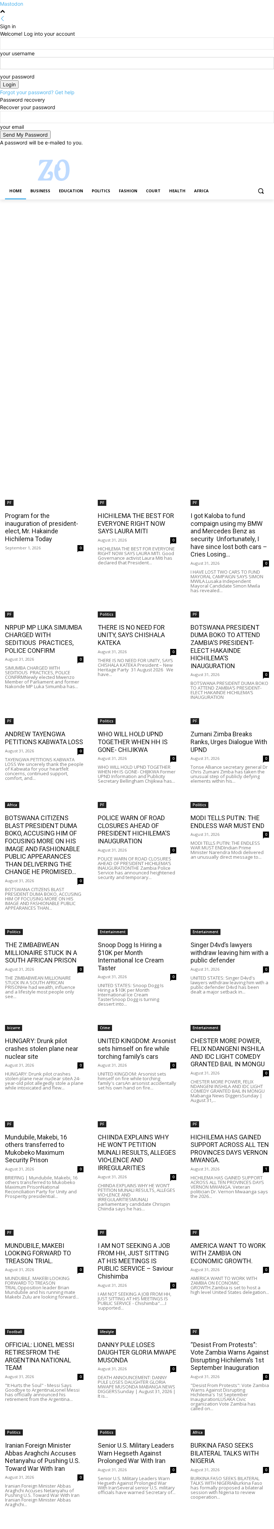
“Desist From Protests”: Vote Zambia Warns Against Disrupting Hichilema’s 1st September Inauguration (230, 1356)
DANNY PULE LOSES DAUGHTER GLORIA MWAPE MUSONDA (137, 1352)
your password (17, 76)
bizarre (13, 1027)
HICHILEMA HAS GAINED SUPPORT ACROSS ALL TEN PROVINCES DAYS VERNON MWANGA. (230, 1148)
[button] (260, 191)
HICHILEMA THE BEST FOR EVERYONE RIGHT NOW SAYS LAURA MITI (136, 523)
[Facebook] (225, 151)
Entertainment (113, 931)
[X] (245, 151)
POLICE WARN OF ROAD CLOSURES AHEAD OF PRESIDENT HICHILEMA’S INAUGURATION (134, 829)
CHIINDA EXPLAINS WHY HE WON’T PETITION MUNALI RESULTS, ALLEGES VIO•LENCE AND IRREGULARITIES (137, 1152)
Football (14, 1331)
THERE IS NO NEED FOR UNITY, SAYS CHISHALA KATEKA (131, 635)
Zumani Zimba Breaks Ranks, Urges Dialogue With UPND (229, 741)
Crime (105, 1027)
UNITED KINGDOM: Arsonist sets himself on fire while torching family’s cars (137, 1048)
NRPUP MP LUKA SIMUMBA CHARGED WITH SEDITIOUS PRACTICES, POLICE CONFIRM (43, 639)
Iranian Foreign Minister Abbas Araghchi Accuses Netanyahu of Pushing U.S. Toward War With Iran (42, 1457)
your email (12, 127)
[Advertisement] (137, 252)
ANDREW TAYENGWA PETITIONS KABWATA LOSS (44, 738)
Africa (12, 804)
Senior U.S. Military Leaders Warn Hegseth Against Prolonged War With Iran (136, 1453)
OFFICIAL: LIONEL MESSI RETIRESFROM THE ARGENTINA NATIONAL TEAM (39, 1356)
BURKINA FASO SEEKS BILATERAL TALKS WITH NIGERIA (225, 1453)
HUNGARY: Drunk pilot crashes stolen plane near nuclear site (41, 1048)
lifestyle (107, 1331)
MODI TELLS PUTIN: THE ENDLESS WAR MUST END (227, 821)
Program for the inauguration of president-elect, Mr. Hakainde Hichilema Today (41, 527)
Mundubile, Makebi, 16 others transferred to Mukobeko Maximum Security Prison (36, 1148)
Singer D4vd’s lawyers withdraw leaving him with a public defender (229, 952)
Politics (106, 614)
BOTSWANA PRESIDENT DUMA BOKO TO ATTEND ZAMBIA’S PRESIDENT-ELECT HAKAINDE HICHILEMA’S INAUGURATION (225, 647)
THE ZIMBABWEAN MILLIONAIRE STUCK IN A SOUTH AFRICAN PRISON (41, 952)
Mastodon (11, 4)
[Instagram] (235, 151)
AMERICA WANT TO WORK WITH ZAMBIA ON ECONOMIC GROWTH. (228, 1253)
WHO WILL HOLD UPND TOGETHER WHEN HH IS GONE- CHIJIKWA (133, 741)
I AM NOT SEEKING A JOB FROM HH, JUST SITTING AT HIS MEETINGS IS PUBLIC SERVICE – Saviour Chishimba (135, 1261)
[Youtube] (265, 151)
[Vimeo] (255, 151)
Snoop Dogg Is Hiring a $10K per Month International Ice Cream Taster (131, 956)
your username (17, 53)
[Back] (2, 19)
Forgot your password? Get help (37, 92)
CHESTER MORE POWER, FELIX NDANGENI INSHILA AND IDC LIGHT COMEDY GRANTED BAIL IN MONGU (228, 1052)
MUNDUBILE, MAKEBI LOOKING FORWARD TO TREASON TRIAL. (38, 1253)
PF (9, 502)
